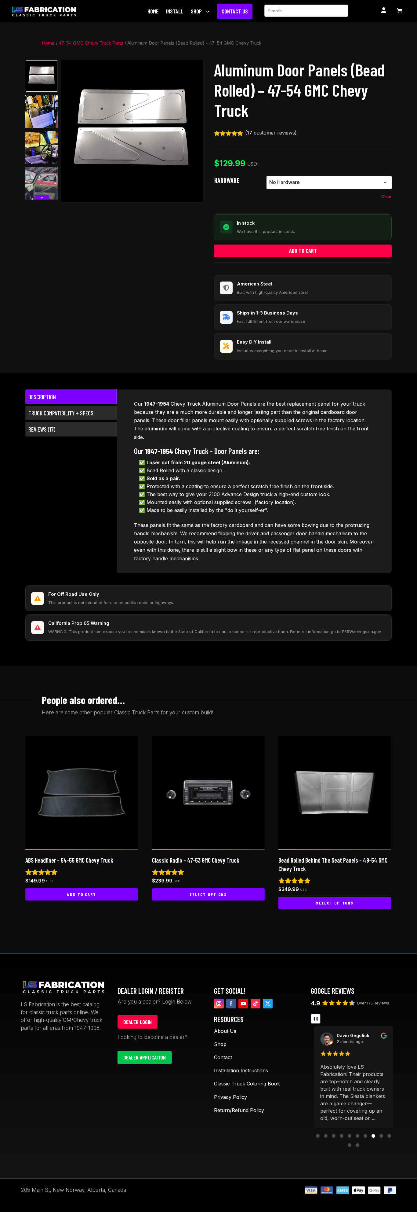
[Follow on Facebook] (231, 1003)
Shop (220, 1044)
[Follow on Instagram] (219, 1003)
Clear (386, 196)
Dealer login (137, 1022)
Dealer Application (144, 1057)
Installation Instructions (241, 1070)
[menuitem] (154, 11)
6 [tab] (147, 65)
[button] (318, 1136)
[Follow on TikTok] (255, 1003)
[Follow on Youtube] (243, 1003)
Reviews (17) (41, 429)
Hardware (226, 180)
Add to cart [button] (81, 894)
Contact (223, 1057)
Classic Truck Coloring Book (247, 1084)
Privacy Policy (230, 1097)
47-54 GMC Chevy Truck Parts (91, 43)
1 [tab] (119, 65)
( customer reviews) (271, 133)
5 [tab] (142, 65)
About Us (225, 1031)
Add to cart (303, 250)
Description (42, 396)
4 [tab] (137, 65)
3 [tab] (132, 65)
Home (48, 43)
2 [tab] (127, 65)
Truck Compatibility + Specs (60, 413)
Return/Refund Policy (239, 1110)
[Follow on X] (268, 1003)
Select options (208, 894)
